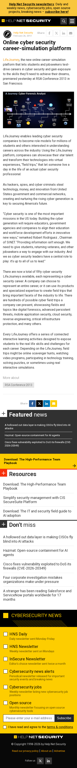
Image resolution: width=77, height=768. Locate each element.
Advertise (59, 750)
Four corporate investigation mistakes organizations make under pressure (32, 579)
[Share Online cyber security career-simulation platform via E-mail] (70, 33)
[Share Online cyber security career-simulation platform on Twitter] (56, 33)
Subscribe (64, 718)
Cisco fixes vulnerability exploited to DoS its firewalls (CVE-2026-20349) (37, 566)
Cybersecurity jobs (25, 687)
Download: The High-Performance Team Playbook (32, 461)
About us (46, 750)
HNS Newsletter (23, 646)
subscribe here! (57, 12)
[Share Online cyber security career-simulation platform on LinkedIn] (63, 33)
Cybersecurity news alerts (31, 671)
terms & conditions (60, 727)
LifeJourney (11, 60)
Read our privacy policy (25, 750)
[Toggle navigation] (72, 21)
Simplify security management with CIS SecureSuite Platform (34, 500)
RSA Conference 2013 (18, 385)
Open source (20, 702)
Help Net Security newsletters (31, 4)
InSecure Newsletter (27, 659)
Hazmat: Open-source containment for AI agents (32, 435)
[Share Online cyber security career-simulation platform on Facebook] (49, 33)
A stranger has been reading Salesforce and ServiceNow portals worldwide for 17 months (37, 595)
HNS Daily (18, 634)
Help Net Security (23, 32)
